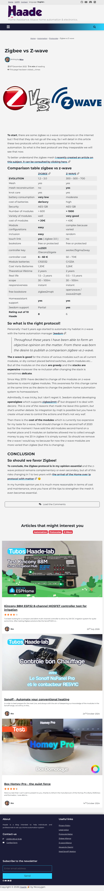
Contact (24, 2)
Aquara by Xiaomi (66, 847)
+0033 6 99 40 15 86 (14, 839)
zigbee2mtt (49, 401)
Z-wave (68, 532)
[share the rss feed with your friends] (95, 2)
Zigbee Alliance (65, 838)
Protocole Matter (66, 834)
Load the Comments (53, 504)
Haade (23, 887)
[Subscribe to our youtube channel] (86, 2)
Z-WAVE (71, 173)
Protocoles (55, 532)
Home (10, 2)
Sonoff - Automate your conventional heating (36, 699)
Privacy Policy (64, 825)
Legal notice (64, 830)
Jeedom (58, 333)
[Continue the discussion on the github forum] (82, 2)
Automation (40, 532)
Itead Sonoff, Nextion (67, 851)
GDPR (17, 2)
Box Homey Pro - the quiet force (27, 784)
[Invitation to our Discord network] (90, 2)
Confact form (11, 843)
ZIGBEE (43, 173)
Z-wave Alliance (65, 843)
